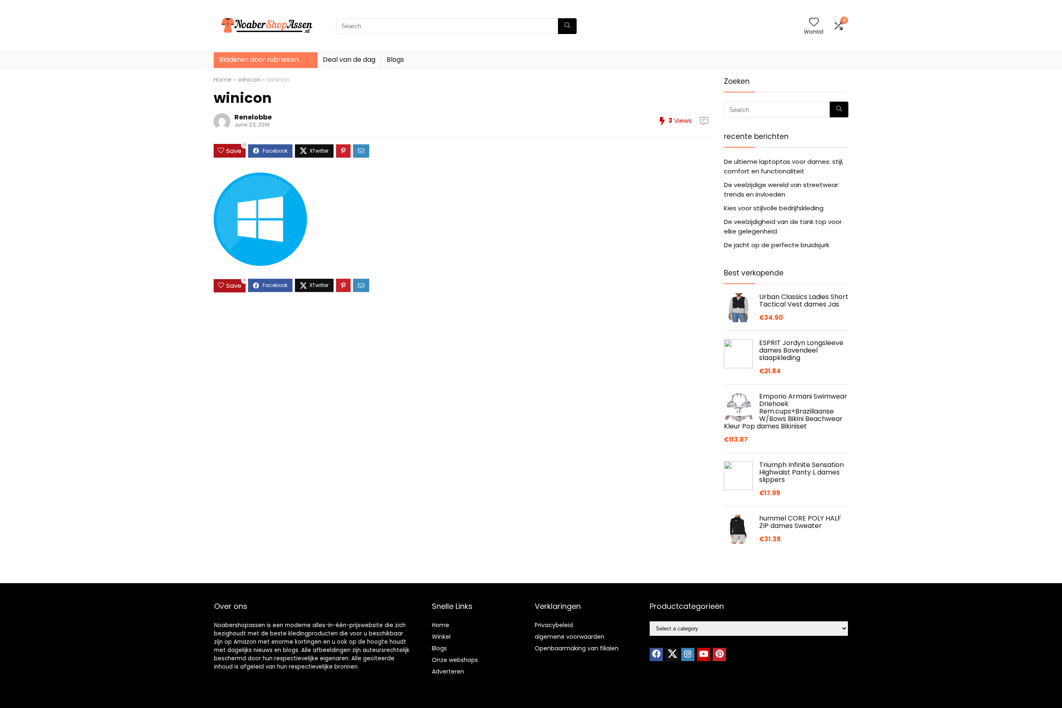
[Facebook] (656, 654)
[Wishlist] (814, 22)
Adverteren (448, 671)
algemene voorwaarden (569, 637)
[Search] (567, 26)
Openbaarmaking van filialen (577, 648)
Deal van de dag (349, 59)
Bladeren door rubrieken (259, 59)
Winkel (441, 637)
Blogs (395, 59)
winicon (249, 79)
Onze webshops (455, 660)
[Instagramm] (687, 654)
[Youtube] (703, 654)
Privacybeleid (554, 625)
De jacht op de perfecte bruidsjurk (776, 245)
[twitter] (672, 654)
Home (222, 79)
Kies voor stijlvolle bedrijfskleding (773, 208)
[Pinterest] (719, 654)
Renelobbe (253, 117)
